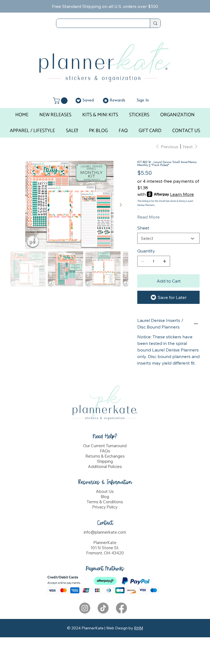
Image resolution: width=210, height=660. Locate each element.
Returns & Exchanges (105, 456)
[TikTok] (103, 608)
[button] (61, 100)
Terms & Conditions (105, 501)
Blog (105, 496)
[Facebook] (121, 608)
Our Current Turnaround (105, 445)
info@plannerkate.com (105, 532)
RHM (138, 628)
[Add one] (164, 261)
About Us (105, 491)
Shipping (105, 461)
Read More (148, 217)
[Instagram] (84, 608)
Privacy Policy (105, 507)
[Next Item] (120, 205)
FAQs (105, 450)
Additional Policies (105, 466)
